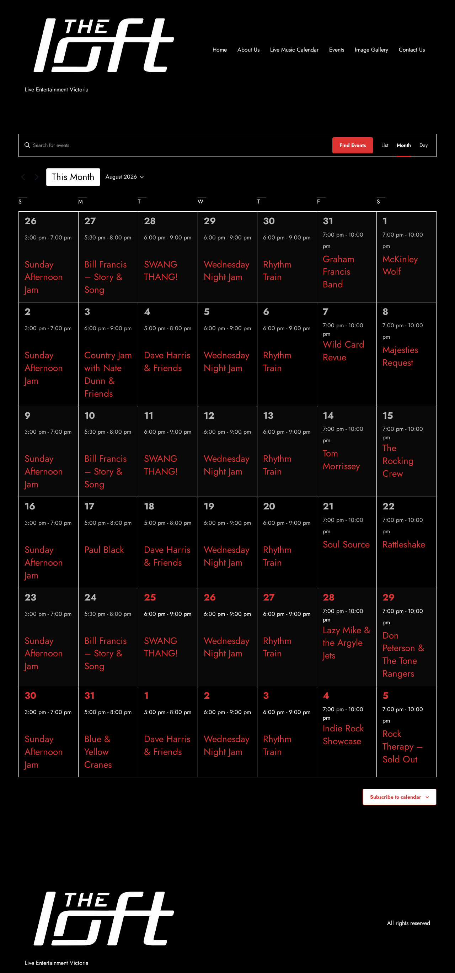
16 (30, 506)
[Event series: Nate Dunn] (86, 342)
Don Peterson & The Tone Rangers (403, 655)
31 (328, 221)
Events (336, 50)
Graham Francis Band (338, 271)
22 (388, 506)
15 (387, 415)
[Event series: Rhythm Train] (265, 251)
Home (220, 50)
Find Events (352, 145)
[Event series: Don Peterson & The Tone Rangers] (394, 622)
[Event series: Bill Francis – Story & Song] (86, 251)
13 (268, 415)
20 (269, 506)
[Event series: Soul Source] (334, 531)
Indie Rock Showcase (343, 734)
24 (90, 597)
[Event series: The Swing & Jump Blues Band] (146, 251)
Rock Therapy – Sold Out (402, 746)
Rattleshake (403, 544)
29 (210, 221)
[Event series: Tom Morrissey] (334, 440)
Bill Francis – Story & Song (105, 277)
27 (90, 221)
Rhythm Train (277, 271)
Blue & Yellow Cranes (98, 751)
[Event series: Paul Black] (86, 536)
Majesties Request (400, 356)
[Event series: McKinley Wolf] (394, 246)
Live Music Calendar (294, 50)
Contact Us (412, 50)
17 (89, 506)
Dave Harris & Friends (167, 361)
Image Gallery (371, 50)
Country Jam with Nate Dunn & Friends (108, 374)
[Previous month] (22, 177)
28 (150, 221)
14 (328, 415)
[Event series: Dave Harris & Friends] (146, 342)
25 (150, 597)
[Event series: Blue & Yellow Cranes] (86, 726)
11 (148, 415)
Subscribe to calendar (395, 796)
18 (149, 506)
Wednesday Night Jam (226, 271)
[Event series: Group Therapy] (394, 720)
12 (209, 415)
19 (209, 506)
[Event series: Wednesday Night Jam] (206, 251)
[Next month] (36, 177)
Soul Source (346, 544)
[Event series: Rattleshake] (394, 531)
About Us (248, 50)
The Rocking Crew (398, 460)
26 (31, 221)
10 (89, 415)
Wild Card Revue (343, 351)
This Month (73, 177)
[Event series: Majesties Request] (394, 336)
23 (30, 597)
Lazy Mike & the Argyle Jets (346, 642)
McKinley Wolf (400, 265)
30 (269, 221)
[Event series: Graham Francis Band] (334, 246)
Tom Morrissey (341, 459)
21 (328, 506)
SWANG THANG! (161, 271)
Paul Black (104, 549)
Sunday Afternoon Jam (44, 277)
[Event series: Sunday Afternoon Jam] (27, 251)
